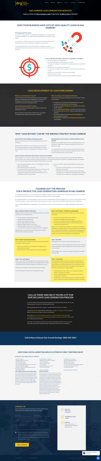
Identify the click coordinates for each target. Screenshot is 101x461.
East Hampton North (30, 375)
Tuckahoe (35, 378)
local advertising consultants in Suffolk (62, 317)
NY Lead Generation (54, 379)
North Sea (35, 377)
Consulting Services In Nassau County (48, 375)
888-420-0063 (82, 2)
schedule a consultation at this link (60, 310)
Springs (31, 377)
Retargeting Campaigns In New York (50, 386)
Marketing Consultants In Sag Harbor (22, 360)
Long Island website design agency (60, 315)
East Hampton (19, 377)
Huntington (35, 381)
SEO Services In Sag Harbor (45, 367)
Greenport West (27, 378)
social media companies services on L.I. (43, 315)
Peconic (26, 379)
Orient (34, 379)
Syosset (16, 382)
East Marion (17, 379)
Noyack (19, 374)
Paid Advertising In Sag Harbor (69, 363)
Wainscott (19, 375)
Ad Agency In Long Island (47, 374)
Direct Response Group (26, 457)
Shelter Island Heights (26, 377)
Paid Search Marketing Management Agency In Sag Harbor (26, 364)
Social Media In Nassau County (52, 390)
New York (28, 372)
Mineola (24, 382)
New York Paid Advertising (44, 382)
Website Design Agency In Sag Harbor (70, 370)
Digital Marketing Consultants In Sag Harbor (47, 360)
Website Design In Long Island (53, 392)
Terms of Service (72, 458)
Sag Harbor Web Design (20, 370)
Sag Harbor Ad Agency (20, 359)
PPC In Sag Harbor (43, 364)
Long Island (32, 372)
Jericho (18, 383)
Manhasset (32, 382)
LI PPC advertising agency (46, 317)
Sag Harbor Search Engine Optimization (71, 365)
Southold (31, 378)
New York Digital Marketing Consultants (51, 377)
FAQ (67, 2)
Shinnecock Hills (22, 381)
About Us (60, 2)
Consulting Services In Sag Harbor (70, 359)
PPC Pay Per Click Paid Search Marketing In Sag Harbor (73, 364)
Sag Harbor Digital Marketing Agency (70, 360)
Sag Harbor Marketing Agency (45, 363)
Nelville (31, 381)
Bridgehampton (30, 374)
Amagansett (17, 378)
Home (47, 2)
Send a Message (22, 444)
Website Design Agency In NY (44, 393)
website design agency (70, 204)
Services (53, 2)
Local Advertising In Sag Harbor (21, 363)
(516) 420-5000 (68, 412)
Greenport (21, 378)
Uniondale (28, 382)
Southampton (22, 379)
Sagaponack (24, 375)
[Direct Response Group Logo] (22, 3)
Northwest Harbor (24, 374)
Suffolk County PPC (47, 383)
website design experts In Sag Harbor (28, 204)
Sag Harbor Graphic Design (20, 361)
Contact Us (73, 2)
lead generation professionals (38, 35)
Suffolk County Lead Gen (46, 379)
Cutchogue (17, 381)
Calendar (67, 418)
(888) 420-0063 (34, 310)
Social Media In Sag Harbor (68, 367)
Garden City (20, 382)
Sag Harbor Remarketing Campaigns (22, 365)
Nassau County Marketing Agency (55, 381)
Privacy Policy (26, 439)
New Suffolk (30, 379)
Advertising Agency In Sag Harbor (46, 359)
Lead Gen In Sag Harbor (44, 361)
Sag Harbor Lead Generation (69, 361)
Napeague (27, 381)
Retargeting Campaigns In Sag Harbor (46, 365)
